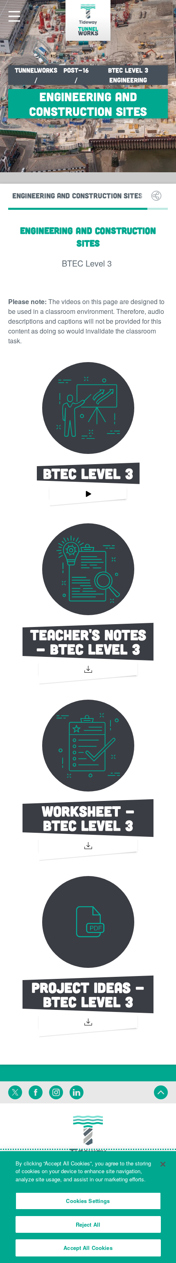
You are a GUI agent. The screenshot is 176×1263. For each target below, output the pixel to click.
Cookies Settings (88, 1201)
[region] (88, 1207)
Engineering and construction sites (77, 195)
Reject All (88, 1224)
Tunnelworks (36, 70)
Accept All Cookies (87, 1248)
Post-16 (76, 70)
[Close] (163, 1164)
